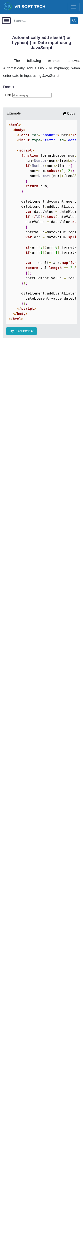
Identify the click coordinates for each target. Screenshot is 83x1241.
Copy (70, 113)
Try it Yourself (19, 331)
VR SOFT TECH (28, 6)
